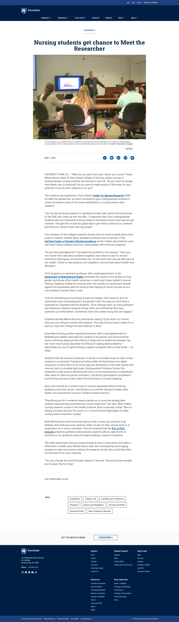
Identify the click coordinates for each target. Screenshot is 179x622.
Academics (89, 30)
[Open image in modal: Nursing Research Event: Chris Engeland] (89, 97)
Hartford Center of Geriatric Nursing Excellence (70, 241)
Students (74, 505)
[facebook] (105, 158)
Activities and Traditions (112, 499)
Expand (128, 149)
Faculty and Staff (117, 505)
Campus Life (90, 499)
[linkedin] (118, 158)
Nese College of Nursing (100, 511)
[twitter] (112, 158)
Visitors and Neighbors (93, 505)
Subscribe (105, 537)
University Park (77, 511)
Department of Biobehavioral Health (64, 277)
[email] (125, 158)
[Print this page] (132, 158)
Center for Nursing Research (108, 195)
